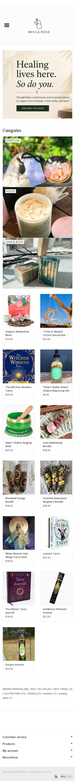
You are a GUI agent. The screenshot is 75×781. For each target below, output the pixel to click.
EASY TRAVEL (62, 689)
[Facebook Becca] (31, 721)
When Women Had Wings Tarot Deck (16, 555)
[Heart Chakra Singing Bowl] (19, 422)
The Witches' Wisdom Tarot (18, 388)
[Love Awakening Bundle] (56, 422)
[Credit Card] (55, 776)
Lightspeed (46, 771)
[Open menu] (7, 25)
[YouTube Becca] (37, 721)
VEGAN (34, 693)
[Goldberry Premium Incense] (56, 588)
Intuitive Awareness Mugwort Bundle (55, 499)
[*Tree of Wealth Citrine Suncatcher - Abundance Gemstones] (56, 311)
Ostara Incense (14, 664)
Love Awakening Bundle (52, 444)
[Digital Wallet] (65, 776)
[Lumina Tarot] (56, 533)
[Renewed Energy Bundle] (19, 477)
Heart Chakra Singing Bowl (18, 444)
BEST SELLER (41, 689)
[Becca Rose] (44, 25)
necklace (50, 693)
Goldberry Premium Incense (55, 610)
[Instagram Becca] (44, 721)
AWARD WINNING (15, 689)
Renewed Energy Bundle (15, 499)
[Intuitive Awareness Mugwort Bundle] (56, 477)
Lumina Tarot (51, 553)
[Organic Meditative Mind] (19, 311)
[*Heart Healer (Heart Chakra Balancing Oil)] (56, 366)
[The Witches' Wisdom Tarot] (19, 366)
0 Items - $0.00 (65, 3)
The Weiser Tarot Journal (16, 610)
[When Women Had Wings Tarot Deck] (19, 533)
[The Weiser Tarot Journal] (19, 588)
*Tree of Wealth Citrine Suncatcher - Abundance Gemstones (55, 333)
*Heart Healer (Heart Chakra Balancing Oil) (56, 388)
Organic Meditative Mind (17, 333)
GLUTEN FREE (14, 693)
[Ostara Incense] (19, 644)
